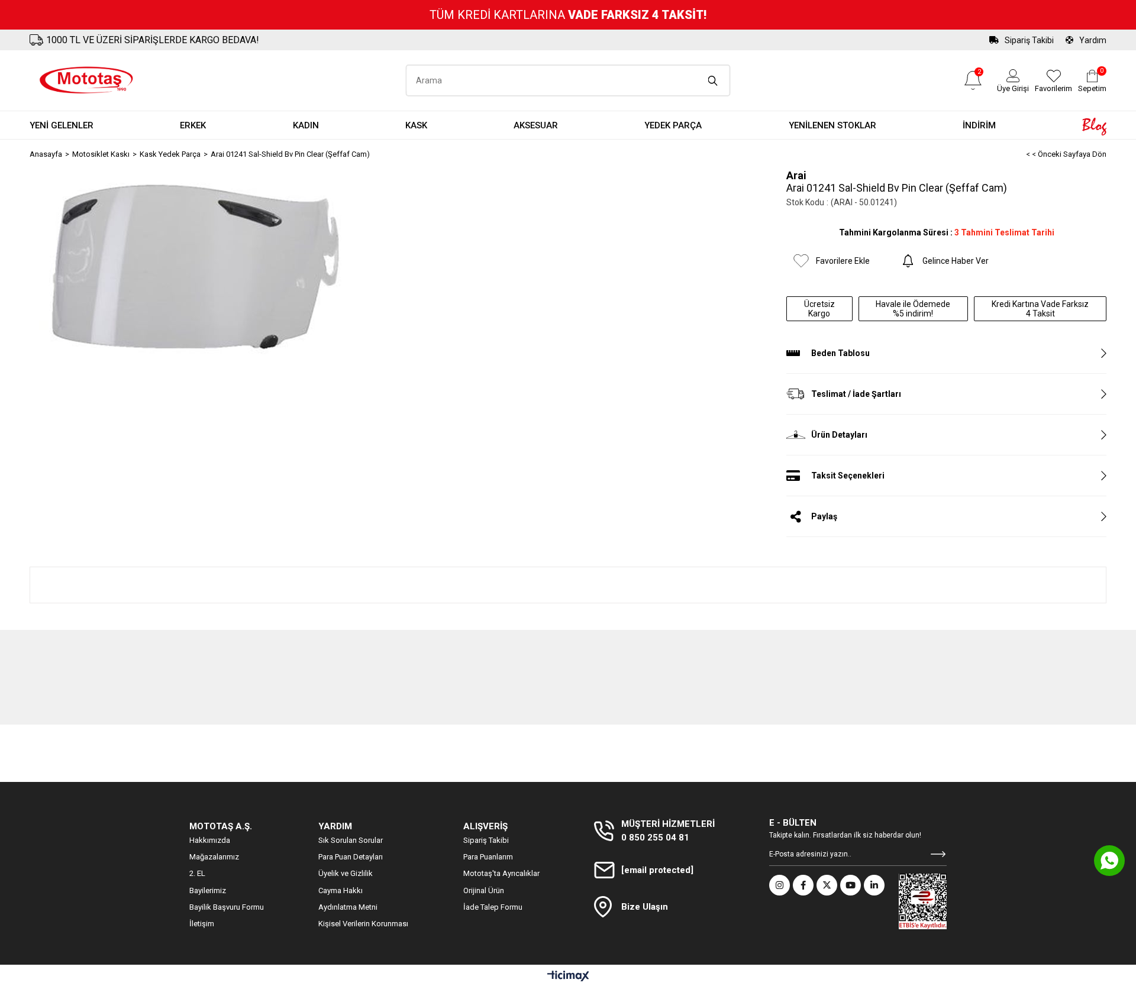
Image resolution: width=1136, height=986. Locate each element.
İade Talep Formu (492, 907)
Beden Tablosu (840, 353)
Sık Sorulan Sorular (350, 840)
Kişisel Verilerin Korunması (363, 923)
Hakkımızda (209, 840)
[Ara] (713, 80)
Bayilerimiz (207, 890)
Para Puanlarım (488, 856)
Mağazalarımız (214, 856)
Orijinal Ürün (483, 890)
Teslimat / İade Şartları (856, 394)
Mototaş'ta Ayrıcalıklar (501, 873)
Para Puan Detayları (350, 856)
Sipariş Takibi (1029, 40)
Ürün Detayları (839, 434)
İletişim (201, 923)
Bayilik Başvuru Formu (226, 907)
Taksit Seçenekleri (848, 475)
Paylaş (824, 516)
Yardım (1092, 40)
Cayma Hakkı (340, 890)
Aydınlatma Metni (347, 907)
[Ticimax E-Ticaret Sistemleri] (568, 977)
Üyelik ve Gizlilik (345, 873)
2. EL (197, 873)
